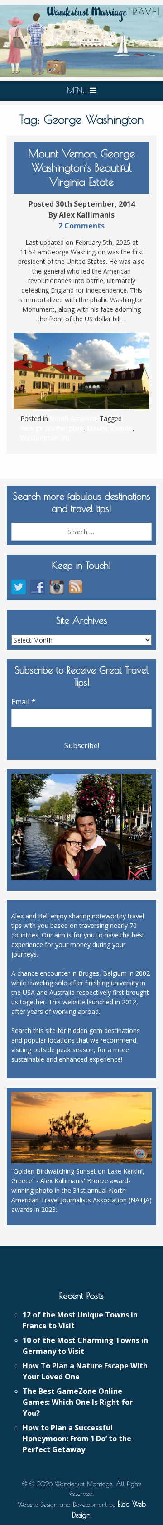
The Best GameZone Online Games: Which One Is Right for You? (78, 1402)
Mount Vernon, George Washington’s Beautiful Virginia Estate (81, 167)
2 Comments (81, 226)
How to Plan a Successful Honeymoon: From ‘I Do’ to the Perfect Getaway (77, 1438)
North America (73, 418)
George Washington (51, 428)
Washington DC (44, 437)
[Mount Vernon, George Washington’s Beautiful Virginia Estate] (81, 371)
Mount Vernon (110, 428)
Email (23, 702)
